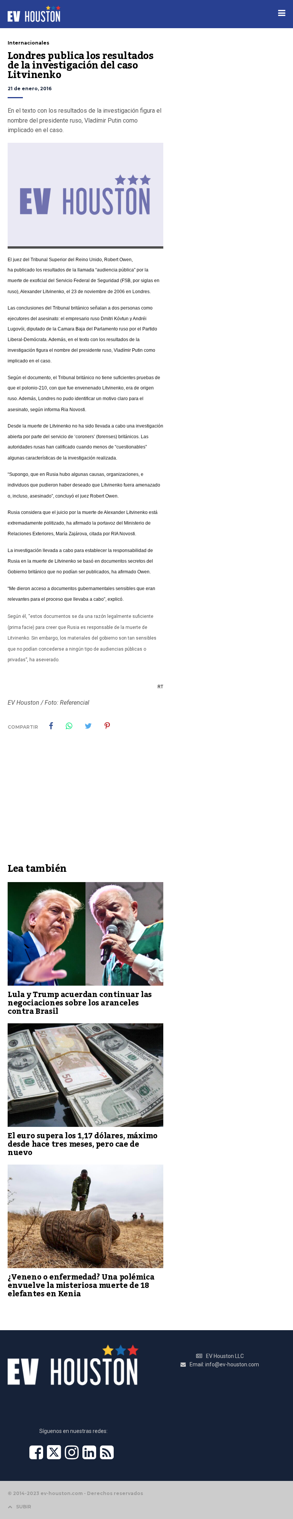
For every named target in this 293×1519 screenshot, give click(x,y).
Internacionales (28, 43)
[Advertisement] (85, 802)
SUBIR (23, 1506)
